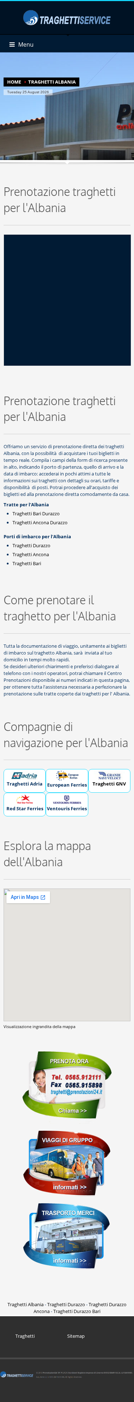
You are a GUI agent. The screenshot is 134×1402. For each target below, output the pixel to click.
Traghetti (25, 1336)
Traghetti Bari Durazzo (36, 513)
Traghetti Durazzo (31, 545)
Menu (26, 44)
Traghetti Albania (26, 1304)
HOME (14, 82)
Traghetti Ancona (31, 554)
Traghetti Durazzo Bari (76, 1311)
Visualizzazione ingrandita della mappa (39, 1026)
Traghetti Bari (27, 563)
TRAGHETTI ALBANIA (52, 82)
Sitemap (76, 1336)
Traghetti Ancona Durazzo (40, 522)
